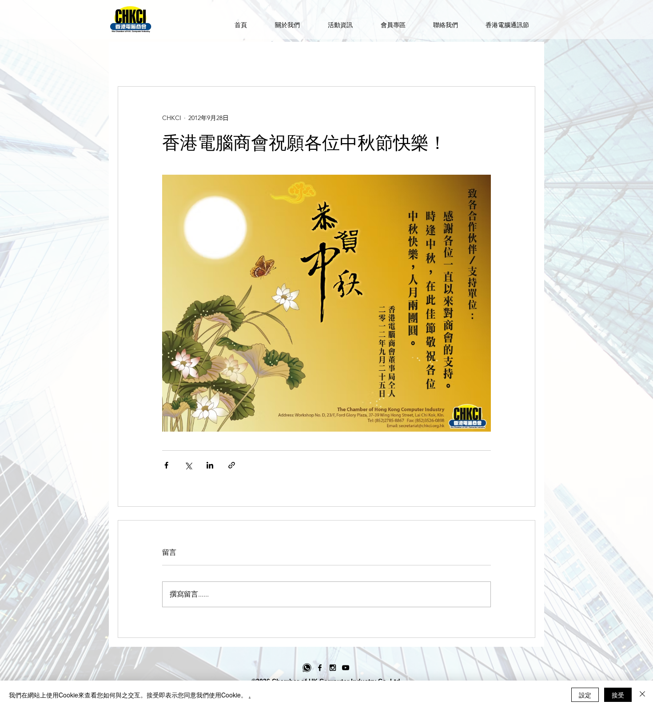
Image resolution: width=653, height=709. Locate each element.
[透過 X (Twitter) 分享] (188, 465)
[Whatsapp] (307, 667)
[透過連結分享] (231, 465)
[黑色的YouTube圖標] (345, 667)
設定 (585, 694)
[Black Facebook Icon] (319, 667)
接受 (618, 694)
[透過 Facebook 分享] (166, 465)
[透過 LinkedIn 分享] (210, 465)
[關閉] (642, 695)
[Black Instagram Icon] (332, 667)
